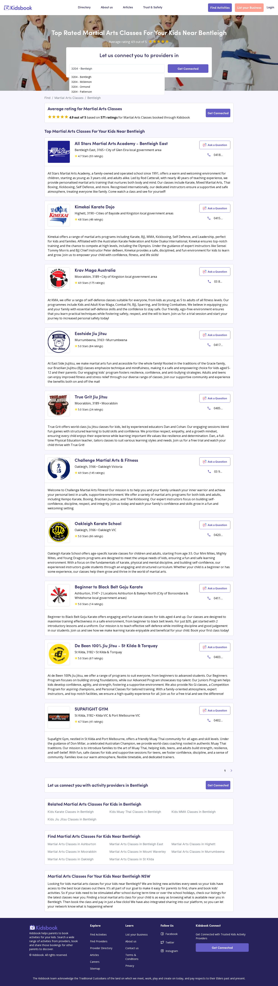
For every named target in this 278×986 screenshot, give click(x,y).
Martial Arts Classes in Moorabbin (72, 851)
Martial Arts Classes (68, 98)
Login (270, 7)
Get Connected (188, 68)
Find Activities (220, 7)
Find (47, 98)
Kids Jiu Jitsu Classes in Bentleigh (72, 819)
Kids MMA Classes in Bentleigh (194, 812)
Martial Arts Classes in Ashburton (72, 844)
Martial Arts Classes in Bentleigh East (136, 844)
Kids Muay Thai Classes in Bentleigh (135, 812)
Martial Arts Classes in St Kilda (131, 859)
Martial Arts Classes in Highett (193, 844)
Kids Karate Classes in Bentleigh (71, 812)
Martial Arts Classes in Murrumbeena (198, 851)
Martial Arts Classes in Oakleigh (70, 859)
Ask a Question (217, 145)
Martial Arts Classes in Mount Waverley (137, 851)
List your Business (249, 7)
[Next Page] (231, 770)
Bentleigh (94, 98)
